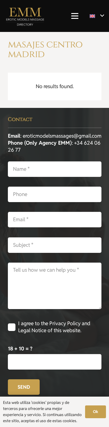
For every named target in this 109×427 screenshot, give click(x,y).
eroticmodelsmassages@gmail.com (62, 136)
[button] (74, 16)
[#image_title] (25, 16)
